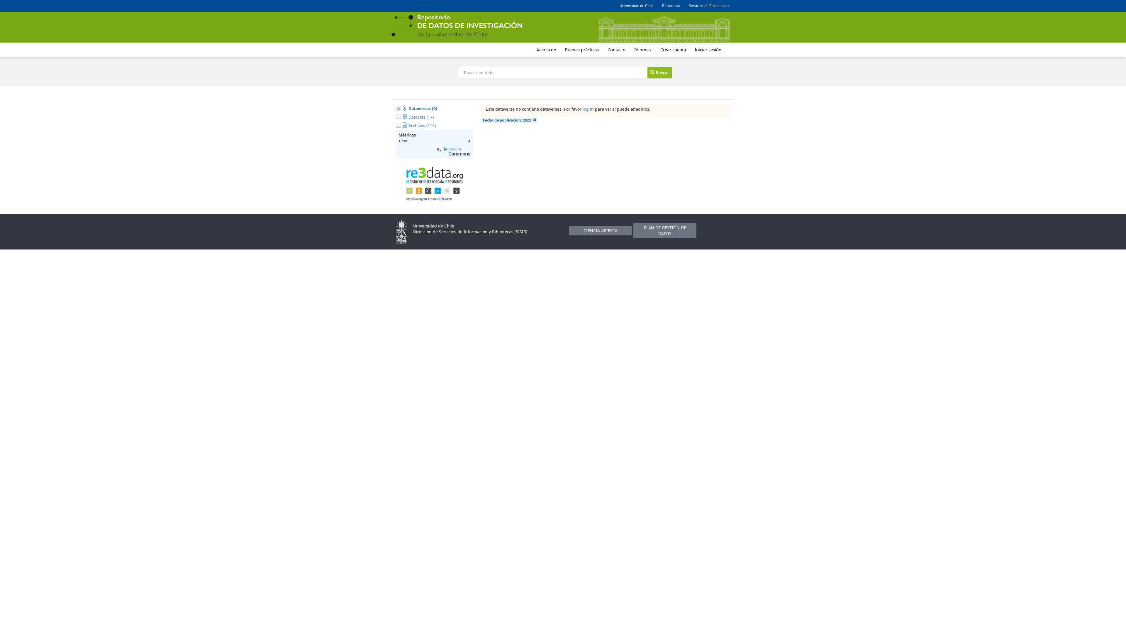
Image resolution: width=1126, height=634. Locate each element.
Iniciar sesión (708, 50)
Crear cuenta (673, 50)
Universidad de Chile (636, 5)
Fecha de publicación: (507, 120)
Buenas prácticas (582, 50)
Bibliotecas (671, 5)
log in (588, 109)
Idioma (641, 50)
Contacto (616, 50)
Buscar (661, 72)
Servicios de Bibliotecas (708, 5)
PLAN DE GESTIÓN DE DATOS (665, 230)
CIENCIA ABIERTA (601, 230)
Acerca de (546, 50)
